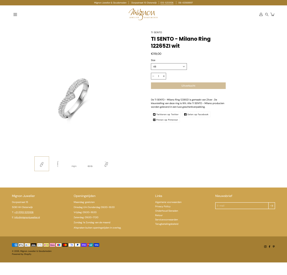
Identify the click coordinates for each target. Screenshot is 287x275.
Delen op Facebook (198, 114)
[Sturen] (271, 205)
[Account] (261, 14)
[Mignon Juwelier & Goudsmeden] (143, 14)
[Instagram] (265, 246)
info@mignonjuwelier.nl (27, 217)
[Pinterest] (273, 246)
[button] (266, 14)
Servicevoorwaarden (166, 219)
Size (153, 60)
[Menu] (15, 14)
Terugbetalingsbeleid (166, 224)
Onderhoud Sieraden (166, 210)
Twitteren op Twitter (167, 114)
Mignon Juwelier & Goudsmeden (36, 251)
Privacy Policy (163, 206)
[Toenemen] (164, 76)
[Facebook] (269, 246)
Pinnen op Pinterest (167, 119)
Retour (159, 215)
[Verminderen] (153, 76)
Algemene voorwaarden (168, 202)
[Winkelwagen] (272, 14)
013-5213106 (166, 2)
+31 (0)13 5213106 (23, 212)
